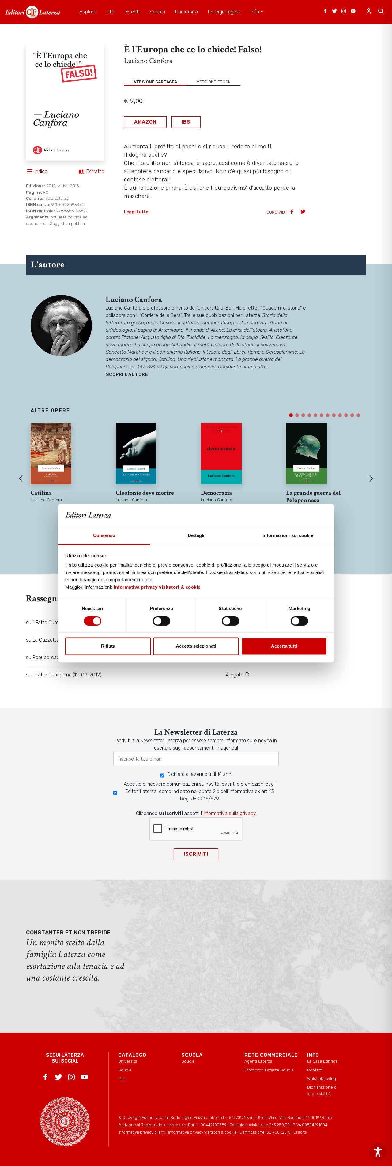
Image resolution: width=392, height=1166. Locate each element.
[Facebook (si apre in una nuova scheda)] (325, 11)
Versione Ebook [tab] (214, 81)
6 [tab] (321, 415)
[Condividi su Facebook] (292, 212)
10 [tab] (346, 415)
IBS (186, 122)
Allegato (235, 675)
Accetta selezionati (196, 646)
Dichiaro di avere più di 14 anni (199, 774)
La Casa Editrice (322, 1061)
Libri (122, 1078)
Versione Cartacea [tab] (155, 81)
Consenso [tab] (104, 535)
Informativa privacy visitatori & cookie (157, 587)
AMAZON (145, 122)
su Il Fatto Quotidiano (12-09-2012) (63, 675)
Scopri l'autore (127, 374)
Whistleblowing (321, 1078)
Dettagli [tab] (196, 535)
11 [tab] (352, 415)
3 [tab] (303, 415)
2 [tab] (297, 415)
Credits (300, 1132)
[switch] (161, 621)
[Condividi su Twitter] (303, 212)
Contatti (314, 1069)
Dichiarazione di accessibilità (322, 1090)
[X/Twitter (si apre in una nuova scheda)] (334, 11)
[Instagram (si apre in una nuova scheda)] (343, 11)
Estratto (95, 171)
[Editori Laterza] (32, 12)
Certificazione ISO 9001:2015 (265, 1132)
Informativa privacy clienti (141, 1132)
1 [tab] (291, 415)
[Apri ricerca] (381, 11)
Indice (41, 171)
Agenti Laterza (258, 1061)
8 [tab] (334, 415)
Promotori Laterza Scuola (268, 1069)
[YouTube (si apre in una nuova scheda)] (353, 11)
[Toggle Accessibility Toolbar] (377, 1151)
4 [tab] (309, 415)
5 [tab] (315, 415)
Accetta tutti (284, 646)
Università (127, 1061)
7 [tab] (328, 415)
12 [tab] (358, 415)
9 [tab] (340, 415)
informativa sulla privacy (229, 813)
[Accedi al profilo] (369, 11)
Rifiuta (108, 646)
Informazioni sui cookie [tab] (287, 535)
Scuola (124, 1069)
